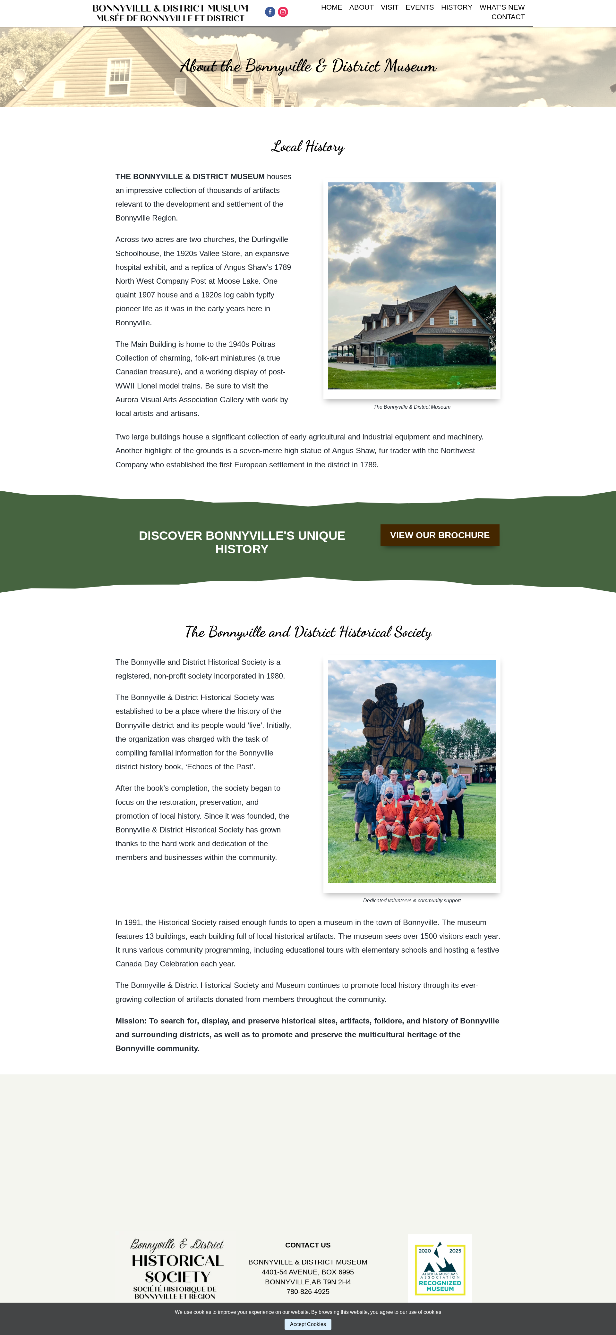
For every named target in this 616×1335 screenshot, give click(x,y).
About (361, 8)
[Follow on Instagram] (283, 12)
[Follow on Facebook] (270, 12)
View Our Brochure (440, 535)
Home (331, 8)
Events (420, 8)
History (457, 8)
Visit (389, 8)
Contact (508, 18)
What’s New (502, 8)
